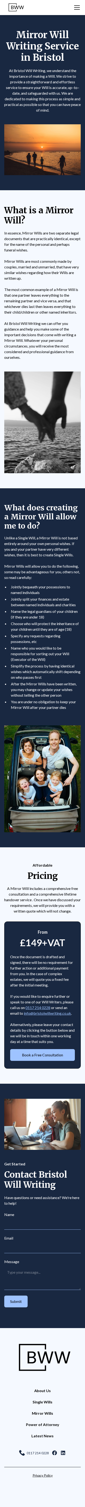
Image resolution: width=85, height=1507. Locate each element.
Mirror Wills (42, 1413)
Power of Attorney (42, 1424)
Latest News (42, 1436)
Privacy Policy (43, 1475)
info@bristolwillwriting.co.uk (47, 1013)
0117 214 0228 (38, 1007)
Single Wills (42, 1402)
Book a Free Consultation (42, 1055)
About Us (42, 1390)
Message (11, 1261)
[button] (76, 7)
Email (8, 1238)
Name (9, 1214)
